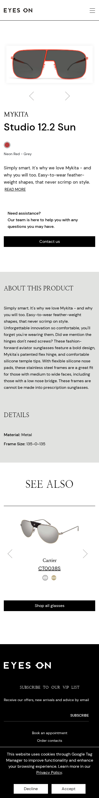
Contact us (49, 241)
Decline (31, 788)
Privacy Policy (49, 772)
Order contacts (49, 740)
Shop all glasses (49, 605)
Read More (15, 189)
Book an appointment (49, 733)
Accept (68, 788)
